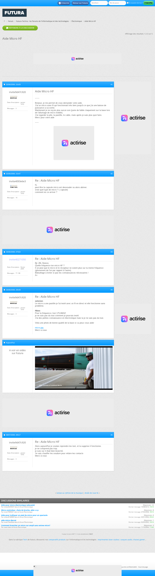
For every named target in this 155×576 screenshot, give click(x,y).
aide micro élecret (8, 520)
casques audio (126, 539)
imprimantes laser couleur (108, 539)
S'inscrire (64, 3)
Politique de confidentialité (127, 567)
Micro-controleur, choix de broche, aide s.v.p (20, 510)
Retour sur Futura (80, 3)
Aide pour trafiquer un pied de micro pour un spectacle (24, 515)
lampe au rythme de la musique (70, 493)
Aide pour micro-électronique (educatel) (18, 505)
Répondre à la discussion (20, 28)
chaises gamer (139, 539)
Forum (10, 21)
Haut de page (143, 567)
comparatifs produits (57, 539)
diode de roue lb (91, 493)
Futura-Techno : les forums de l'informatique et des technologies (42, 21)
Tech (25, 539)
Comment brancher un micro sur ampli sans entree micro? (25, 525)
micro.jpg (39, 328)
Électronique (77, 21)
